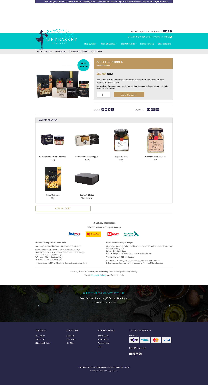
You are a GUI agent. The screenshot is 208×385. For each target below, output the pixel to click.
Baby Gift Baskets (128, 44)
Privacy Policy (103, 339)
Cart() (144, 31)
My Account (157, 31)
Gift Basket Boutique (97, 371)
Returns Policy (103, 343)
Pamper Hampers (147, 44)
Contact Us (71, 339)
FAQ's (100, 346)
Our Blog (70, 343)
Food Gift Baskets (108, 44)
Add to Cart (129, 94)
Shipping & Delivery (98, 275)
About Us (70, 336)
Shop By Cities (90, 44)
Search (135, 31)
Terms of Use (103, 336)
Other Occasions (164, 44)
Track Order (40, 339)
